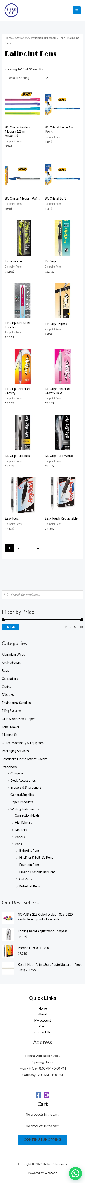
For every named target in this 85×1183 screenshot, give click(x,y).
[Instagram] (47, 1095)
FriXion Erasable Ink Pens (37, 872)
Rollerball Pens (29, 886)
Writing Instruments (24, 809)
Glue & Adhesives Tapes (18, 719)
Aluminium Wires (13, 654)
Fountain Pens (29, 865)
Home (9, 37)
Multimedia (9, 735)
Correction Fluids (27, 815)
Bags (5, 670)
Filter (10, 626)
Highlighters (23, 822)
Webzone (50, 1172)
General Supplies (22, 795)
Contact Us (42, 1032)
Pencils (20, 837)
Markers (21, 830)
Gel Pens (25, 879)
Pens (18, 844)
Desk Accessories (23, 780)
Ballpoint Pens (29, 850)
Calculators (10, 678)
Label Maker (10, 727)
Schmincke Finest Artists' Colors (24, 759)
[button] (75, 1173)
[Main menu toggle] (77, 10)
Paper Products (21, 802)
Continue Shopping (42, 1139)
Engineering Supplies (16, 702)
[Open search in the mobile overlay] (42, 594)
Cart (42, 1026)
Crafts (6, 686)
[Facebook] (38, 1095)
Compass (17, 773)
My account (42, 1020)
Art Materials (11, 662)
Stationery (9, 767)
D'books (8, 694)
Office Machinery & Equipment (23, 743)
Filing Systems (12, 711)
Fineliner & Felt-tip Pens (36, 857)
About (42, 1014)
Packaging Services (15, 751)
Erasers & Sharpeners (25, 787)
